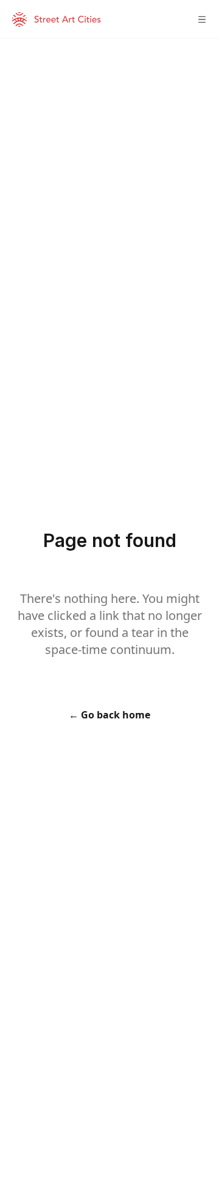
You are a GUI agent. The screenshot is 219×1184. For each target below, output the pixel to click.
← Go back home (109, 714)
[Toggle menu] (202, 19)
